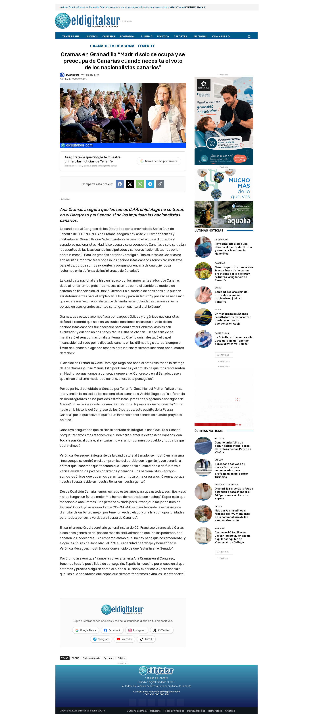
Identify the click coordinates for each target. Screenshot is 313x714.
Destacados (221, 240)
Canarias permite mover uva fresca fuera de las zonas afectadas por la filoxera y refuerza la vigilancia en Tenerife (234, 274)
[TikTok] (161, 702)
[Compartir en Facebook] (120, 184)
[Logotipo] (87, 21)
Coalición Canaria (91, 658)
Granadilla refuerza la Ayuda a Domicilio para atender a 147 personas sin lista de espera (234, 493)
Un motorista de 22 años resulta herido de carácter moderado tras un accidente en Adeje (233, 318)
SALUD (218, 288)
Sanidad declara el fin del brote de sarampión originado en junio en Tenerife (231, 296)
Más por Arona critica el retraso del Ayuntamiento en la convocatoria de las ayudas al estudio (232, 515)
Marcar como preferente (161, 161)
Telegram (103, 639)
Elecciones (109, 658)
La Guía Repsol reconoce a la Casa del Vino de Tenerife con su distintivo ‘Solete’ (234, 341)
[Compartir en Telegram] (150, 184)
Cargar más (223, 354)
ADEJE (218, 310)
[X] (170, 702)
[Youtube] (180, 702)
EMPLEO (219, 460)
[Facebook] (132, 702)
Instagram (139, 630)
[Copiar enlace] (160, 184)
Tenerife (146, 46)
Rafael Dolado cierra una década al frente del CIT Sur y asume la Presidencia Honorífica (233, 248)
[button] (249, 36)
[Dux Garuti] (63, 75)
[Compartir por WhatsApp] (140, 184)
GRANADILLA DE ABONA (112, 46)
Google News (88, 630)
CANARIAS (220, 263)
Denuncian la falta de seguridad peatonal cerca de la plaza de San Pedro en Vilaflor (233, 447)
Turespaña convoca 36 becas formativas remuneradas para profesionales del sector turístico (231, 470)
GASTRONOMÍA (222, 333)
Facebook (114, 630)
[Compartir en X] (130, 184)
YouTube (127, 639)
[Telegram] (151, 702)
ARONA (218, 506)
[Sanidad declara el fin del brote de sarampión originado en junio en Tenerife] (203, 295)
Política (121, 658)
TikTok (149, 639)
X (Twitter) (164, 630)
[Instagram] (142, 702)
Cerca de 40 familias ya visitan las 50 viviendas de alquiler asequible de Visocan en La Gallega (233, 537)
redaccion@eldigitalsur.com (164, 691)
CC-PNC (75, 658)
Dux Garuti (72, 75)
